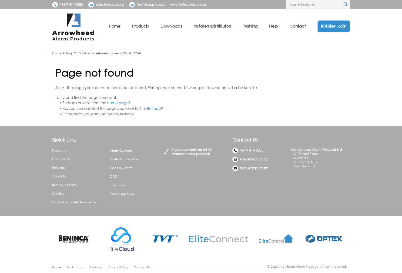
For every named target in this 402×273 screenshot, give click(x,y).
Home (115, 26)
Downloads (171, 26)
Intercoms (117, 185)
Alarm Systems (121, 150)
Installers (58, 167)
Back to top (75, 267)
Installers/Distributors (213, 26)
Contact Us (142, 267)
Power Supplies (122, 194)
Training (250, 26)
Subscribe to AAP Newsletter (74, 202)
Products (140, 26)
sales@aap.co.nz (110, 4)
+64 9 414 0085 (70, 4)
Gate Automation (124, 159)
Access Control (121, 168)
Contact (298, 26)
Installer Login (333, 26)
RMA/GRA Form (64, 185)
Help (273, 26)
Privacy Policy (118, 267)
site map (153, 108)
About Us (59, 176)
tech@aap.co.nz (150, 4)
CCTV (114, 176)
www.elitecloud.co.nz (188, 4)
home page (118, 102)
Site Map (95, 267)
